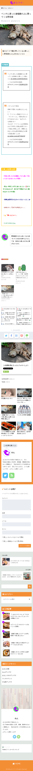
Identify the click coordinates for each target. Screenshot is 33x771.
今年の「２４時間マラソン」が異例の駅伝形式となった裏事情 (24, 314)
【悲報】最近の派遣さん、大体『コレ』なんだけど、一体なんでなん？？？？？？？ (8, 319)
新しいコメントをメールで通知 (13, 537)
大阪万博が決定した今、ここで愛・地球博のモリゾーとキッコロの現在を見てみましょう (22, 275)
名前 (3, 513)
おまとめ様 (5, 669)
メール (4, 521)
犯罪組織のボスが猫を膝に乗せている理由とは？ (7, 274)
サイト (4, 529)
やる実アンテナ (7, 682)
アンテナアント (7, 678)
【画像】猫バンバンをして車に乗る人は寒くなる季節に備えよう (7, 295)
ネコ (8, 382)
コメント (5, 498)
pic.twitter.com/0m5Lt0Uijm (19, 79)
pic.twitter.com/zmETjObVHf (16, 136)
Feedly (11, 479)
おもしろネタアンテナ (9, 675)
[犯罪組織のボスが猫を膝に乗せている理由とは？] (7, 267)
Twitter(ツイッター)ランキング (10, 749)
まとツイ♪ (19, 2)
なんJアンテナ (6, 672)
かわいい (12, 379)
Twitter (5, 479)
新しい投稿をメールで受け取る (13, 541)
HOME (18, 763)
